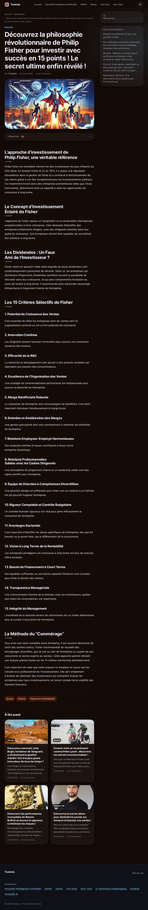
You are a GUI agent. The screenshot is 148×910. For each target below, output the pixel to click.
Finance (21, 699)
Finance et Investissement (42, 699)
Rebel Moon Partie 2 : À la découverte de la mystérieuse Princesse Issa (118, 78)
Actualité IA (11, 894)
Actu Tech (118, 4)
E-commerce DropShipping (111, 888)
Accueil (38, 4)
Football (134, 888)
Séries (93, 4)
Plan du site (137, 873)
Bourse (9, 27)
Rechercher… (109, 18)
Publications (19, 14)
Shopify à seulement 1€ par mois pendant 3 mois (119, 35)
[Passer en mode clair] (140, 4)
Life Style (104, 4)
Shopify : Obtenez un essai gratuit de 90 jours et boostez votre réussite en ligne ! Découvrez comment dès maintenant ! (120, 56)
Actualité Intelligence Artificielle (61, 4)
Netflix (84, 4)
